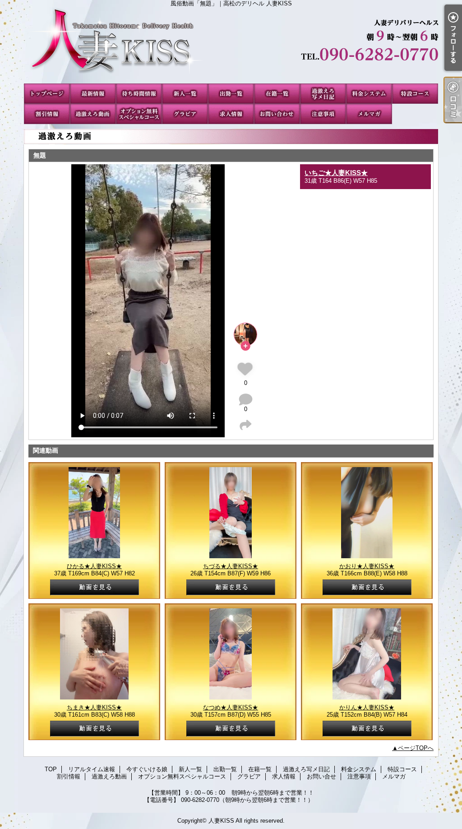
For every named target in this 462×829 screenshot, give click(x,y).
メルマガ (369, 114)
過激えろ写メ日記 (323, 93)
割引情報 (47, 114)
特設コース (415, 93)
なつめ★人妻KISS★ (230, 707)
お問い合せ (277, 114)
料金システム (369, 93)
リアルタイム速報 (93, 93)
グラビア (185, 114)
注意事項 (323, 114)
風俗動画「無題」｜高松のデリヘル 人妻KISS (231, 45)
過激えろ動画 (93, 114)
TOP (47, 93)
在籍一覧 (277, 93)
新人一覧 (185, 93)
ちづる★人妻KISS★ (230, 566)
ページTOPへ (416, 748)
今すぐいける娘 (139, 93)
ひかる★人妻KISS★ (94, 566)
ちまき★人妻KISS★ (94, 707)
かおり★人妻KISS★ (366, 566)
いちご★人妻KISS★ (336, 172)
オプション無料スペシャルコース (139, 114)
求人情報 (231, 114)
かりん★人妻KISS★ (366, 707)
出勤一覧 (231, 93)
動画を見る (94, 587)
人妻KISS (221, 820)
